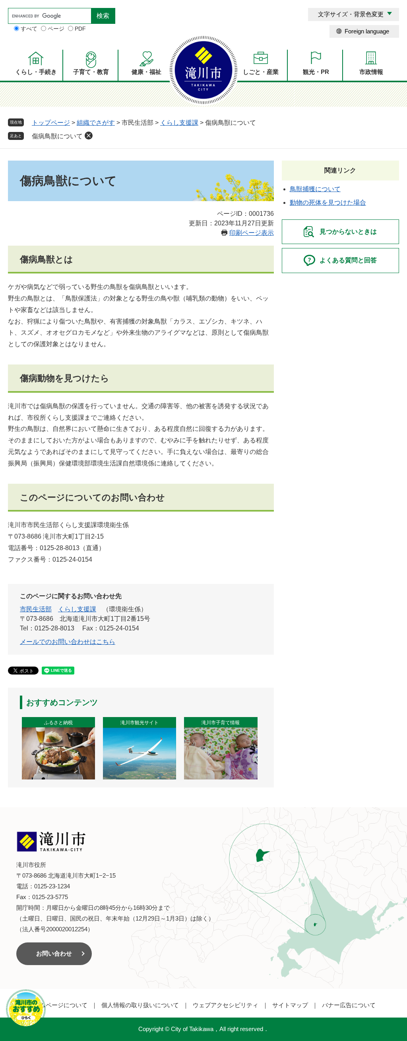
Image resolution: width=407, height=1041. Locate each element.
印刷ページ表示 (251, 232)
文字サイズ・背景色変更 (351, 14)
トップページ (51, 122)
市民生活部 (36, 609)
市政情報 (371, 71)
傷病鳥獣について (57, 136)
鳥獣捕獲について (315, 189)
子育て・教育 (91, 71)
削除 (89, 136)
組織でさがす (96, 122)
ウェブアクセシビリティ (225, 1005)
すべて (29, 28)
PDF (80, 28)
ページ (56, 28)
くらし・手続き (36, 71)
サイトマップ (290, 1005)
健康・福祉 (146, 71)
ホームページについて (57, 1005)
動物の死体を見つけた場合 (328, 202)
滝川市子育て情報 (221, 722)
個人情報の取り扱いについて (140, 1005)
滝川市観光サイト (139, 722)
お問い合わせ (54, 953)
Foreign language (367, 31)
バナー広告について (349, 1005)
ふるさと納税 (58, 722)
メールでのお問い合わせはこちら (67, 641)
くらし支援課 (179, 122)
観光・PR (316, 71)
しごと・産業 (261, 71)
